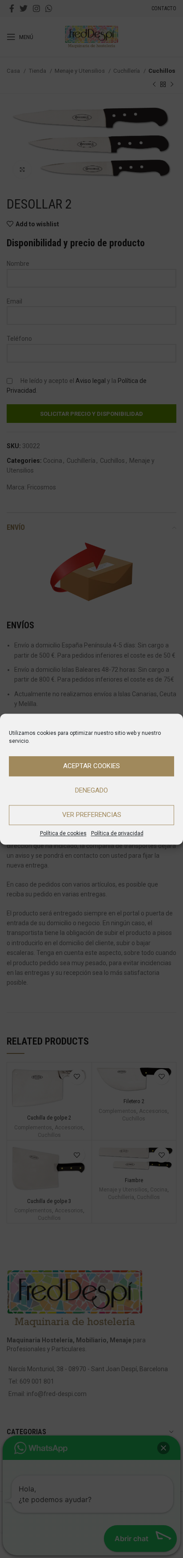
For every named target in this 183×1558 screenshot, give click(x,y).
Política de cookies (63, 833)
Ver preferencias (91, 815)
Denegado (91, 790)
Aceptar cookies (91, 766)
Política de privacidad (117, 833)
